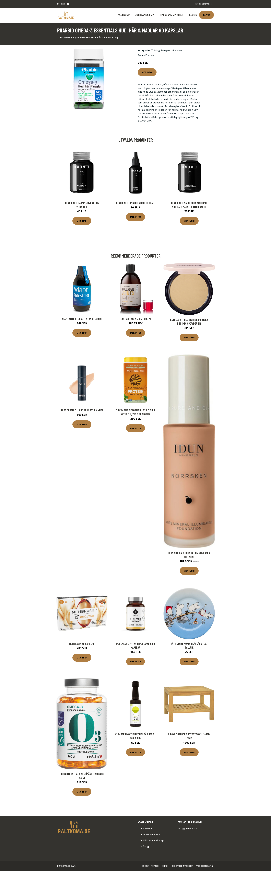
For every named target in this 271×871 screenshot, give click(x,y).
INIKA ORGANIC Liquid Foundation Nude (82, 410)
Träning (155, 50)
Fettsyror (166, 50)
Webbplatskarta (204, 865)
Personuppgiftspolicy (182, 865)
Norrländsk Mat (145, 15)
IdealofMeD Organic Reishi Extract (135, 203)
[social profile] (68, 3)
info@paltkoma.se (203, 3)
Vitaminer (177, 50)
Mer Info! (147, 72)
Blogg (193, 15)
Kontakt (155, 865)
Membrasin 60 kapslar (82, 643)
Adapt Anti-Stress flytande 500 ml (82, 318)
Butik (206, 15)
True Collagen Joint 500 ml (135, 318)
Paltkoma (124, 15)
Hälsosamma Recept (172, 15)
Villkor (165, 865)
